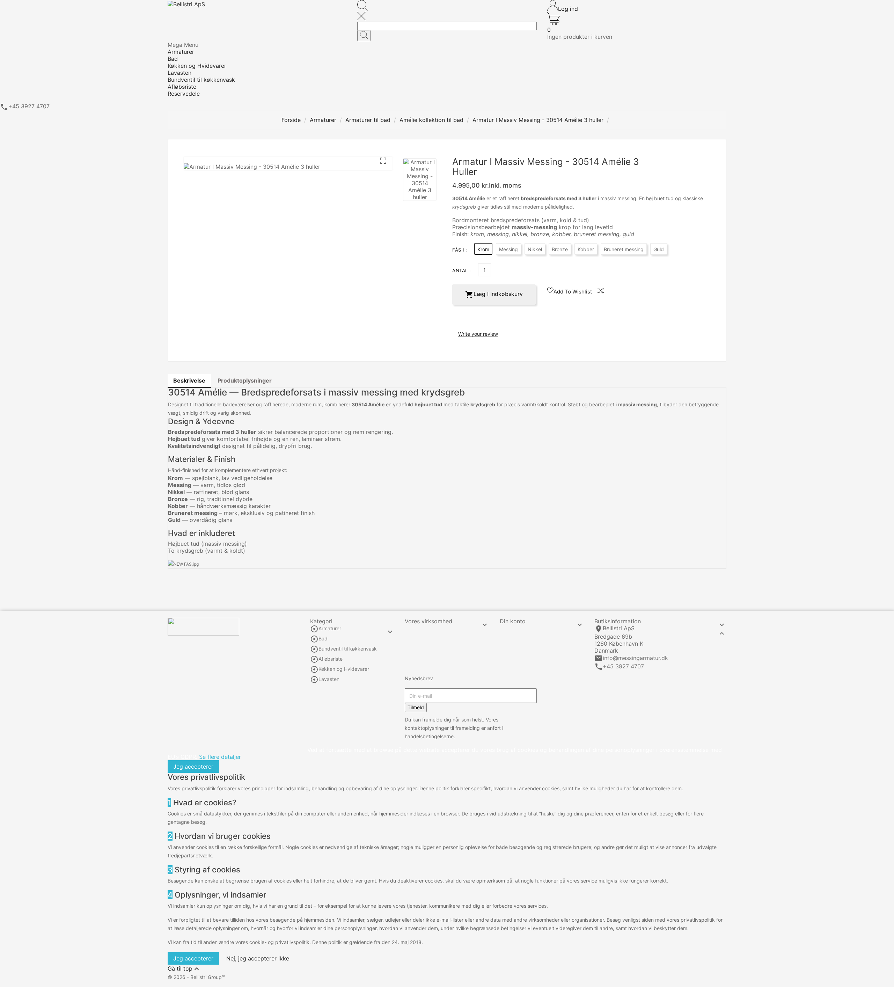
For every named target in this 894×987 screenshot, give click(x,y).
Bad (323, 639)
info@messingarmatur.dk (635, 657)
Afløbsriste (330, 659)
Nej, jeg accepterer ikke (257, 958)
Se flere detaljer (220, 756)
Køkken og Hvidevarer (343, 669)
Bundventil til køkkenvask (347, 649)
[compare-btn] (601, 291)
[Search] (364, 35)
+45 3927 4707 (623, 666)
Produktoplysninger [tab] (245, 380)
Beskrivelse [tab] (189, 380)
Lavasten (328, 679)
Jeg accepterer (193, 766)
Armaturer (329, 629)
